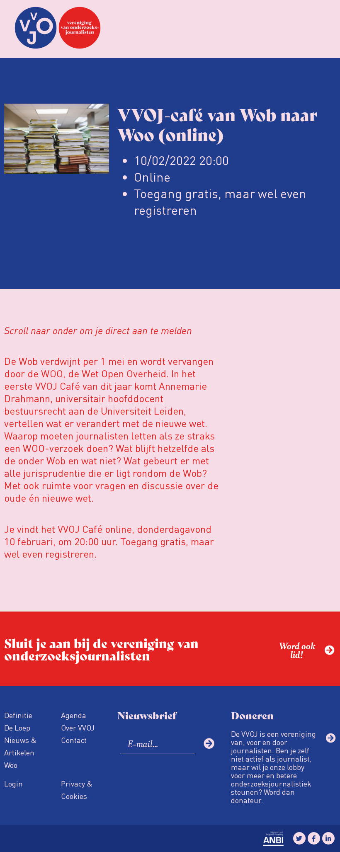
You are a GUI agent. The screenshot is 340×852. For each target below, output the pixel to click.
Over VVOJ (78, 727)
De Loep (17, 727)
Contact (74, 740)
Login (13, 783)
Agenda (73, 715)
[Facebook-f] (314, 838)
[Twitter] (299, 838)
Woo (10, 764)
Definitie (18, 715)
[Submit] (209, 743)
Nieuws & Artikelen (20, 746)
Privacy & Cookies (76, 790)
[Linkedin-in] (328, 838)
